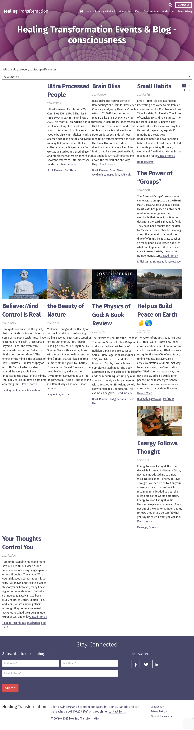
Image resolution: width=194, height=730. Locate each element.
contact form (117, 711)
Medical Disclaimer (160, 716)
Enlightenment (146, 261)
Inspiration (112, 174)
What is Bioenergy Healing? (101, 11)
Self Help (70, 170)
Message (175, 261)
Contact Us (183, 4)
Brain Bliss (106, 86)
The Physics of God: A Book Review (111, 315)
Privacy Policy (158, 711)
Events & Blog (184, 11)
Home (81, 11)
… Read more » (66, 164)
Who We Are (125, 11)
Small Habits (154, 86)
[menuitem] (183, 5)
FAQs (137, 11)
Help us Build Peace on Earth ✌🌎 (157, 314)
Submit (10, 688)
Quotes (153, 527)
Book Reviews (55, 170)
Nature (65, 394)
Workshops (168, 11)
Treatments (150, 11)
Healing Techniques (14, 390)
